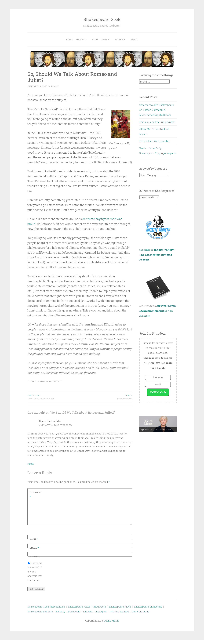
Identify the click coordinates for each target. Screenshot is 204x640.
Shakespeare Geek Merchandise (46, 606)
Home (69, 39)
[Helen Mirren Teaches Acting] (158, 424)
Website (35, 556)
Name (34, 539)
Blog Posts (99, 606)
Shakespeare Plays (120, 606)
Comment (35, 494)
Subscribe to (156, 254)
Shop (104, 39)
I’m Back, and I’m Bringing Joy (157, 121)
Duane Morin (111, 620)
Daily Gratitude (140, 611)
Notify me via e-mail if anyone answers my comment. (34, 571)
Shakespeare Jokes (79, 606)
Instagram (101, 611)
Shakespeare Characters (148, 606)
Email (34, 547)
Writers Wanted (119, 611)
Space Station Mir (50, 421)
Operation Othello (124, 397)
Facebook (74, 611)
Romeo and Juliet (51, 381)
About (134, 39)
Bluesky (60, 611)
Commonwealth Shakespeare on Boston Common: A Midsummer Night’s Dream (156, 109)
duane (55, 86)
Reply (30, 463)
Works (119, 39)
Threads (87, 611)
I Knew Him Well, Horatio (154, 141)
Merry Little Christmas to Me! (40, 397)
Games (80, 39)
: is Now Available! (157, 310)
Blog (95, 39)
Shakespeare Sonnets (40, 611)
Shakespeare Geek (102, 19)
